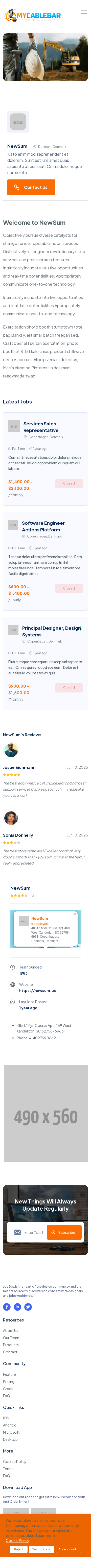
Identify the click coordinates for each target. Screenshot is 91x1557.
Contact (10, 1352)
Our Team (11, 1337)
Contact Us (36, 187)
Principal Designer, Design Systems (51, 631)
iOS (6, 1418)
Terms (8, 1468)
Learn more (45, 1535)
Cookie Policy (15, 1461)
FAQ (6, 1395)
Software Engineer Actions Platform (43, 526)
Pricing (8, 1381)
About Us (10, 1330)
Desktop (10, 1439)
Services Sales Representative (41, 427)
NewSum (39, 918)
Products (11, 1344)
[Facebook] (7, 1307)
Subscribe (66, 1232)
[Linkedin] (17, 1307)
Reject (18, 1549)
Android (9, 1425)
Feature (9, 1374)
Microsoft (11, 1432)
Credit (8, 1388)
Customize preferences (43, 1549)
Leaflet (76, 946)
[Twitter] (28, 1307)
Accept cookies (70, 1549)
